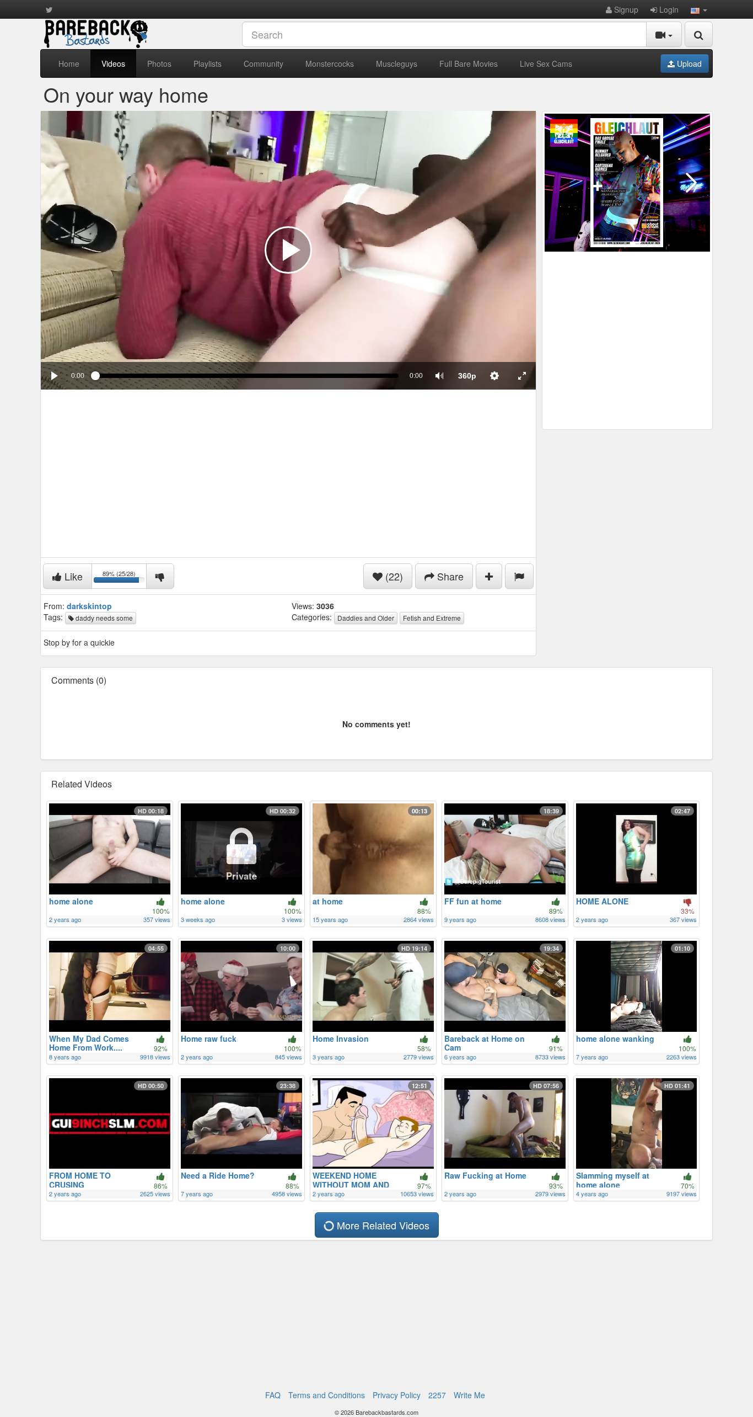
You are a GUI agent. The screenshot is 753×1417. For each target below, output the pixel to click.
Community (263, 63)
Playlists (207, 63)
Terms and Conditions (326, 1394)
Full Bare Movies (468, 63)
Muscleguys (396, 63)
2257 (437, 1394)
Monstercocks (329, 63)
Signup (625, 9)
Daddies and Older (365, 617)
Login (668, 9)
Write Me (469, 1394)
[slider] (247, 376)
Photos (159, 63)
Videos (113, 63)
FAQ (273, 1394)
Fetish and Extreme (432, 617)
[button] (699, 9)
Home (68, 63)
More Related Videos (381, 1225)
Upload (688, 63)
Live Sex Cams (546, 63)
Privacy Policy (397, 1394)
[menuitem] (467, 376)
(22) (393, 576)
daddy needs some (103, 617)
